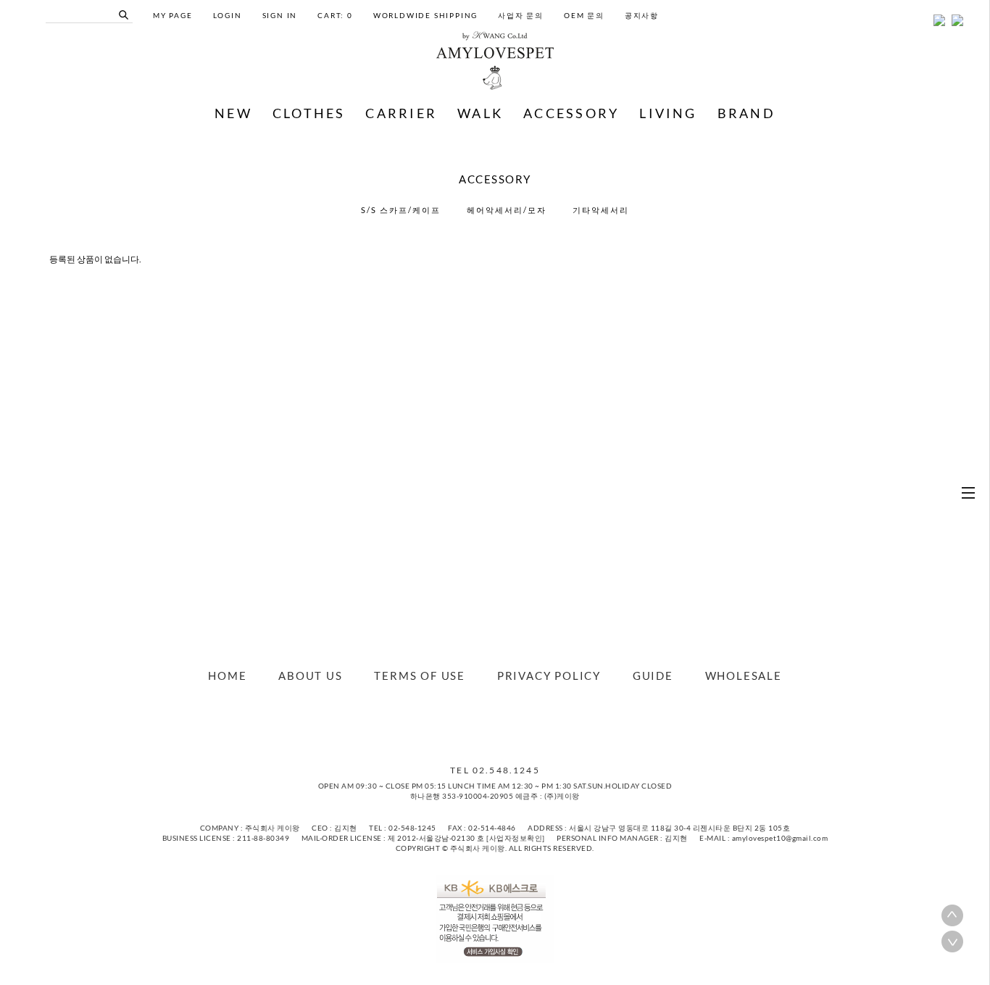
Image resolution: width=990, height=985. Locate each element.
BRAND (746, 113)
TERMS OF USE (419, 675)
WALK (480, 113)
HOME (227, 675)
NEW (233, 113)
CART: (335, 15)
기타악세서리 (601, 210)
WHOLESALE (743, 675)
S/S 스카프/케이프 (401, 210)
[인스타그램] (502, 723)
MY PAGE (173, 15)
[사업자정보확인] (515, 838)
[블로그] (488, 723)
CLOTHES (309, 113)
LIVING (667, 113)
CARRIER (401, 113)
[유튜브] (516, 723)
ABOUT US (310, 675)
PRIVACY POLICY (549, 675)
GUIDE (653, 675)
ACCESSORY (571, 113)
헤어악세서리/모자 (506, 210)
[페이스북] (473, 723)
